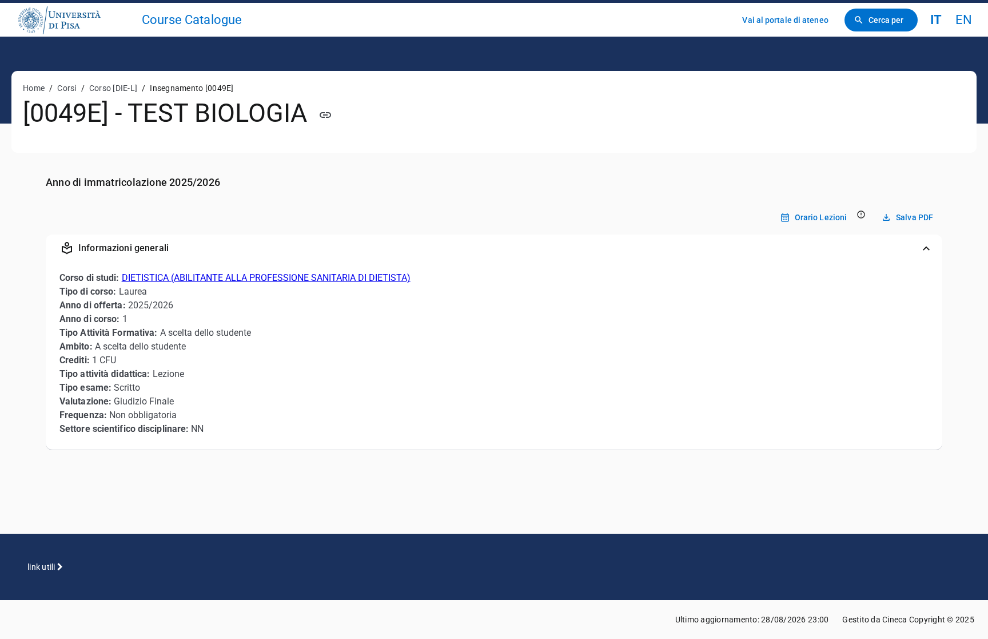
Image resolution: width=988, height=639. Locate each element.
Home (34, 88)
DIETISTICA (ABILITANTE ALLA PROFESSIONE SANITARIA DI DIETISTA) (266, 277)
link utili (42, 566)
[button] (494, 248)
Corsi (66, 88)
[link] (75, 19)
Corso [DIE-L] (113, 88)
